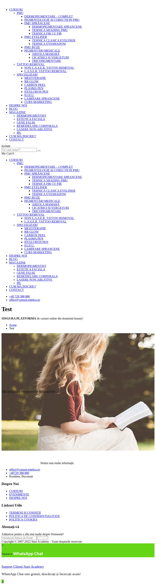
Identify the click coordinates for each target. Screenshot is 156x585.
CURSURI (16, 9)
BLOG (13, 108)
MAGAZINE (17, 112)
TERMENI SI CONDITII (25, 512)
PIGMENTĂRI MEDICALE (42, 50)
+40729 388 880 (19, 473)
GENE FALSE (26, 122)
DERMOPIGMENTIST (31, 115)
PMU (20, 13)
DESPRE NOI (18, 105)
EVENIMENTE (19, 494)
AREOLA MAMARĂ (46, 54)
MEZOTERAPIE (35, 78)
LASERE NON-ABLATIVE (34, 129)
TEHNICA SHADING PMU (50, 30)
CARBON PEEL (35, 84)
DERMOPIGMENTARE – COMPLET (48, 16)
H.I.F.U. (29, 95)
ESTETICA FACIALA (31, 119)
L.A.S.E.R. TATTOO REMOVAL (45, 71)
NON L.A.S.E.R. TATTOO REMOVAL (49, 67)
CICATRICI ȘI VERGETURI (50, 57)
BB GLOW (31, 81)
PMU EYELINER (35, 37)
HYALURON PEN (36, 91)
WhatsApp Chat (28, 554)
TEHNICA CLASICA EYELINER (53, 40)
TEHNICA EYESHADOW (49, 43)
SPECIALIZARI (27, 74)
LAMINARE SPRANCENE (42, 98)
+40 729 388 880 (19, 296)
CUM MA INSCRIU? (22, 136)
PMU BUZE (32, 47)
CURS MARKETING (38, 102)
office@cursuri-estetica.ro (24, 299)
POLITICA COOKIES (23, 519)
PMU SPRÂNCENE (37, 23)
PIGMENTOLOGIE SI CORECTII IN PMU (52, 19)
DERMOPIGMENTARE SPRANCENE (57, 26)
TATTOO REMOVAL (31, 64)
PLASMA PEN (33, 88)
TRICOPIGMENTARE (46, 61)
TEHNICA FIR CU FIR (47, 33)
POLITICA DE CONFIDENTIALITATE (34, 516)
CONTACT (16, 139)
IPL (19, 132)
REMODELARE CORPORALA (37, 126)
